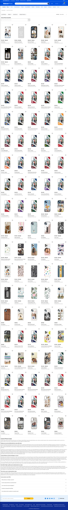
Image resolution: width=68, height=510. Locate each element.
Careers (16, 504)
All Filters (4, 14)
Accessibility (55, 504)
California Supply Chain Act (35, 506)
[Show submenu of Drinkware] (51, 7)
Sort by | (57, 14)
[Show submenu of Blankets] (34, 7)
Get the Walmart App (6, 506)
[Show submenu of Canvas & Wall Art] (30, 7)
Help (52, 3)
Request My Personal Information (59, 506)
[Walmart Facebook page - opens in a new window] (45, 498)
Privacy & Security (19, 506)
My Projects (17, 0)
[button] (7, 25)
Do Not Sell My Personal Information (47, 506)
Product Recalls (49, 504)
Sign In (64, 0)
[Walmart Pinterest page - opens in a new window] (49, 498)
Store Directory (11, 504)
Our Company (21, 504)
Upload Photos (29, 0)
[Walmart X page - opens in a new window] (47, 498)
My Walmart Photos (23, 0)
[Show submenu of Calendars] (56, 7)
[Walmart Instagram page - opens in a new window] (54, 498)
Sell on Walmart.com (28, 504)
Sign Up (28, 498)
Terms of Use (13, 506)
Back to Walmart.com (6, 0)
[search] (29, 20)
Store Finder (13, 0)
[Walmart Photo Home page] (8, 4)
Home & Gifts (3, 10)
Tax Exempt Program (60, 504)
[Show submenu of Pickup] (9, 7)
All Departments (5, 504)
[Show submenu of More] (59, 7)
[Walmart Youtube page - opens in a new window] (52, 498)
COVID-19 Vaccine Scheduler (41, 504)
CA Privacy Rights (26, 506)
